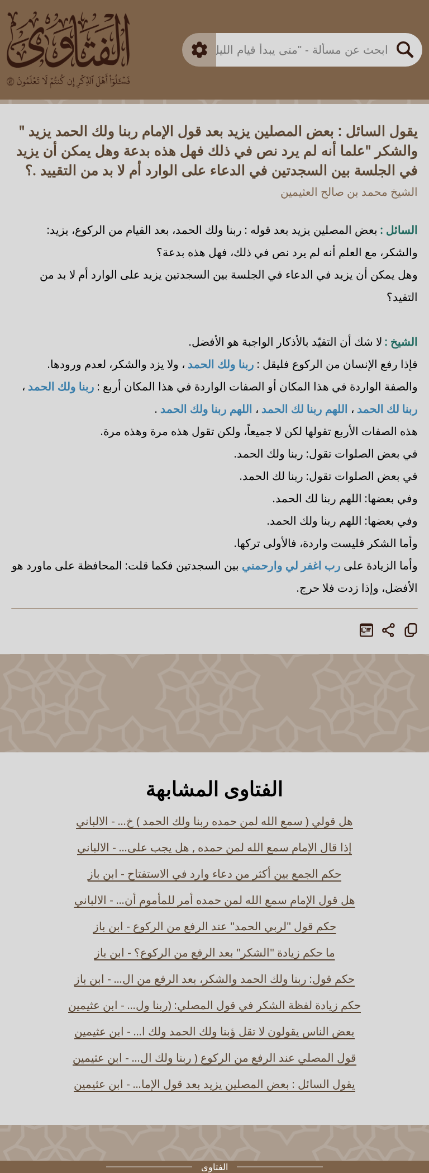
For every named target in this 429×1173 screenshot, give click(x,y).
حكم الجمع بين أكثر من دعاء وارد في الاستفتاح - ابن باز (214, 873)
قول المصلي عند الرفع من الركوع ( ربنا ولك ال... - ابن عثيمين (214, 1057)
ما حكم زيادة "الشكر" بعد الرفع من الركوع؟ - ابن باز (214, 952)
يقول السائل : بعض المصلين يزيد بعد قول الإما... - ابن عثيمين (214, 1083)
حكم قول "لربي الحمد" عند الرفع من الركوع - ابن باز (214, 926)
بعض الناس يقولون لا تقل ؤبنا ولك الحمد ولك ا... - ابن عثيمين (214, 1031)
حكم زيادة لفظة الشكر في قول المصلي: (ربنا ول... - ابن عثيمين (214, 1004)
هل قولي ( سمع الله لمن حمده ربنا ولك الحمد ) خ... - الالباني (214, 820)
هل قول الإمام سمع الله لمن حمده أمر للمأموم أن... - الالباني (214, 899)
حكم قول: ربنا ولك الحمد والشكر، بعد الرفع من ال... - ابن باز (214, 978)
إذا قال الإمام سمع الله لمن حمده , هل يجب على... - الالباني (214, 847)
